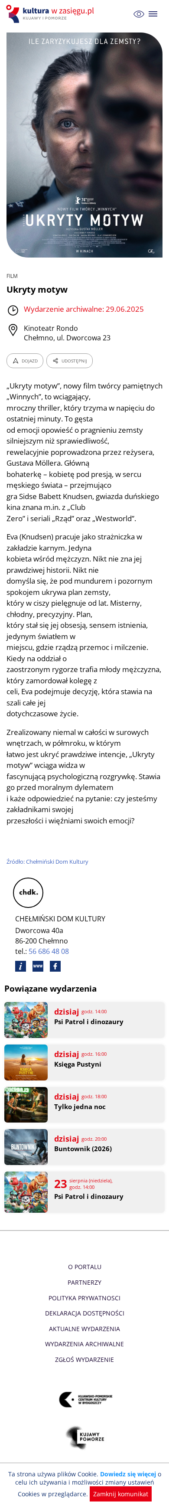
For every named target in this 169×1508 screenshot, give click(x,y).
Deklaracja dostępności (84, 1313)
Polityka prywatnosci (84, 1298)
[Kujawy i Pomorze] (85, 1438)
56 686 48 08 (49, 951)
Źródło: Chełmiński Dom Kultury (47, 861)
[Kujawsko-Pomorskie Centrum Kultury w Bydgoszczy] (85, 1400)
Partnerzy (84, 1282)
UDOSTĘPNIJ (74, 361)
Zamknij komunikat (120, 1494)
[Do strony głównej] (51, 14)
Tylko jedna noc (80, 1107)
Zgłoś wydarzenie (84, 1359)
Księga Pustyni (77, 1064)
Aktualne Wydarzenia (84, 1329)
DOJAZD (30, 361)
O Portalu (84, 1267)
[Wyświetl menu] (153, 14)
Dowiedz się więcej (128, 1474)
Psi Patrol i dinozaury (89, 1022)
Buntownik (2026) (83, 1149)
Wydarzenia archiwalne (84, 1344)
